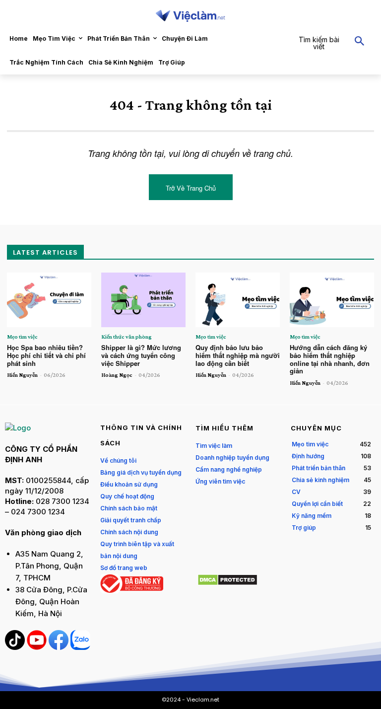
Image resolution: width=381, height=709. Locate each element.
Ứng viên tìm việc (220, 481)
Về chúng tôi (118, 460)
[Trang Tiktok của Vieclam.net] (16, 647)
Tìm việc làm (213, 445)
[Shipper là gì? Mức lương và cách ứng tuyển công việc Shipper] (143, 300)
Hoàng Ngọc (116, 374)
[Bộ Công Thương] (131, 590)
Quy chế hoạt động (127, 496)
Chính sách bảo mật (128, 508)
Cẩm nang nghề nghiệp (228, 469)
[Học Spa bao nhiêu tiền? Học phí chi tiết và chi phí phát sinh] (49, 300)
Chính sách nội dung (129, 532)
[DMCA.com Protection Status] (227, 583)
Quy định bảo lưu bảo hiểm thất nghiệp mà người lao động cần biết (237, 355)
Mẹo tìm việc (22, 337)
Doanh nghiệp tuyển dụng (232, 457)
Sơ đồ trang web (123, 567)
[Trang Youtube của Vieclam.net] (38, 647)
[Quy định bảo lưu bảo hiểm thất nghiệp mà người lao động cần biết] (237, 300)
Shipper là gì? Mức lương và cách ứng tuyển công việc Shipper (141, 355)
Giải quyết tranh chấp (130, 520)
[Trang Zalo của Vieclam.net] (80, 647)
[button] (333, 42)
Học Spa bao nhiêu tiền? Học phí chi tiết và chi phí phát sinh (46, 355)
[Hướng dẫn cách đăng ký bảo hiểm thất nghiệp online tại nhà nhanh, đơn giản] (332, 300)
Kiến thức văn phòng (126, 337)
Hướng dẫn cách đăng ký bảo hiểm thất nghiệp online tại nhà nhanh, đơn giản (330, 359)
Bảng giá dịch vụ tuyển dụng (141, 472)
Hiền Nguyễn (22, 374)
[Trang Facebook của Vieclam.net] (59, 647)
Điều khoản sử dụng (129, 484)
